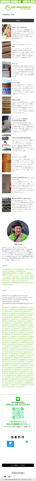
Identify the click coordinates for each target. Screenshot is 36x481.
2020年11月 (24, 330)
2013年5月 (15, 379)
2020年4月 (27, 334)
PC (26, 1)
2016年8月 (22, 355)
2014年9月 (19, 369)
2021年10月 (22, 326)
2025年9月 (13, 309)
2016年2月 (15, 359)
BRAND (15, 1)
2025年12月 (24, 307)
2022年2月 (24, 325)
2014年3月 (13, 373)
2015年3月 (24, 365)
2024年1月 (6, 319)
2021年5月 (18, 328)
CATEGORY (6, 1)
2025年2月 (27, 311)
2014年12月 (20, 367)
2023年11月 (15, 319)
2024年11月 (25, 313)
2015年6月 (27, 363)
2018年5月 (9, 346)
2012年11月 (9, 383)
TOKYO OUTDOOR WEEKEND (6, 143)
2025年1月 (6, 313)
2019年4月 (27, 340)
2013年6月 (6, 379)
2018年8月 (12, 344)
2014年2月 (23, 373)
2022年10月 (18, 323)
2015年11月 (12, 361)
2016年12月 (15, 353)
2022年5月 (6, 325)
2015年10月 (22, 361)
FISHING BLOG (29, 282)
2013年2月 (12, 381)
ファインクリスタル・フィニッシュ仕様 (6, 49)
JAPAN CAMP (29, 279)
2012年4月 (11, 386)
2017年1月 (6, 353)
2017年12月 (15, 348)
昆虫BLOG (23, 281)
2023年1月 (9, 323)
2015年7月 (18, 363)
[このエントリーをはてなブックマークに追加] (27, 442)
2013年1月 (21, 381)
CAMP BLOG (16, 277)
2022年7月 (28, 323)
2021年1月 (15, 330)
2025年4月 (9, 311)
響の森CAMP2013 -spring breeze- (6, 203)
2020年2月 (15, 336)
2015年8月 (9, 363)
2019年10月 (12, 338)
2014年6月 (16, 371)
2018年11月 (25, 342)
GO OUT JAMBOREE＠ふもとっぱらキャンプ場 (6, 183)
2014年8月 (28, 369)
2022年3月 (15, 325)
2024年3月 (18, 317)
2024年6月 (22, 315)
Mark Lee (6, 68)
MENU (33, 1)
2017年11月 (25, 348)
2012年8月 (6, 384)
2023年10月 (25, 319)
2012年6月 (24, 384)
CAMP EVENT (24, 277)
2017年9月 (13, 350)
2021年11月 (12, 326)
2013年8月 (19, 377)
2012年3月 (20, 386)
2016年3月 (6, 359)
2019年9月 (22, 338)
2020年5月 (18, 334)
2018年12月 (15, 342)
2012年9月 (28, 383)
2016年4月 (27, 357)
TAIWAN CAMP (20, 279)
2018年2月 (27, 346)
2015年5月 (6, 365)
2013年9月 (9, 377)
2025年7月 (22, 309)
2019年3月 (6, 342)
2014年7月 (6, 371)
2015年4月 (15, 365)
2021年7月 (9, 328)
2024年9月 (13, 315)
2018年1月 (6, 348)
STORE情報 (28, 273)
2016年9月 (13, 355)
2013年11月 (21, 375)
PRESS (22, 273)
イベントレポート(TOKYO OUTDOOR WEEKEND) (6, 124)
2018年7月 (22, 344)
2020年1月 (24, 336)
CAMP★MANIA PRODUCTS (10, 273)
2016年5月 (18, 357)
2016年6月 (9, 357)
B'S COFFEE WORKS (17, 269)
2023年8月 (12, 321)
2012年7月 (15, 384)
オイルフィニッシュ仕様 (6, 163)
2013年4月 (24, 379)
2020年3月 (6, 336)
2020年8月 (22, 332)
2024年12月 (15, 313)
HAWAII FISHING (7, 284)
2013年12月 (11, 375)
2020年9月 (13, 332)
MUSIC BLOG (6, 281)
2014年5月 (25, 371)
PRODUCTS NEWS (8, 275)
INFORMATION (20, 271)
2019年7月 (9, 340)
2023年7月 (22, 321)
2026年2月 (15, 307)
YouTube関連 (6, 269)
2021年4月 (27, 328)
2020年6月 (9, 334)
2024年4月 (9, 317)
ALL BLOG (7, 277)
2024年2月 (27, 317)
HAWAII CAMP (10, 279)
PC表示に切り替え (18, 473)
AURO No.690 (6, 105)
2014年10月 (9, 369)
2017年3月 (19, 352)
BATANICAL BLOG (18, 282)
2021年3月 (6, 330)
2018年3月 (18, 346)
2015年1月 (11, 367)
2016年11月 (25, 353)
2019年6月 (18, 340)
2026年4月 (6, 307)
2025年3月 (18, 311)
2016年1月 (24, 359)
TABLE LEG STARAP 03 (6, 31)
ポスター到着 (6, 87)
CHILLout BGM (15, 281)
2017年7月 (22, 350)
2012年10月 (19, 383)
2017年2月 (28, 352)
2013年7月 (28, 377)
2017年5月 (9, 352)
